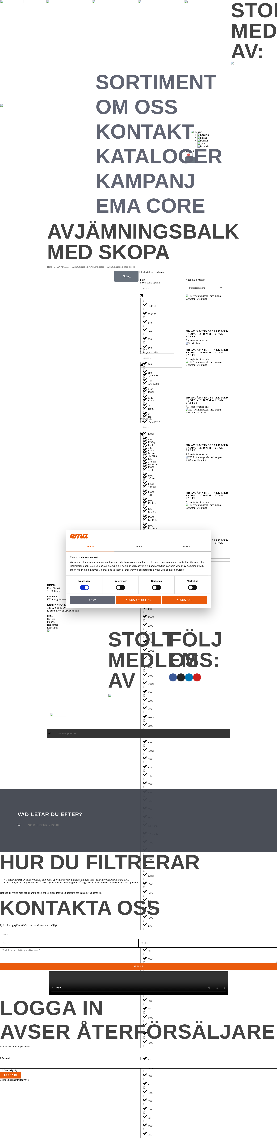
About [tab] (186, 546)
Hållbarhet (52, 624)
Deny (92, 600)
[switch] (120, 587)
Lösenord (5, 1058)
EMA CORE (150, 205)
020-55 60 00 (59, 607)
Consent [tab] (90, 546)
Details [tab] (139, 546)
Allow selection (138, 600)
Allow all (184, 600)
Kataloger (159, 156)
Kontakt (145, 131)
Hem (49, 266)
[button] (126, 276)
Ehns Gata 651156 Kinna (53, 589)
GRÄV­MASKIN (62, 266)
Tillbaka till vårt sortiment (151, 272)
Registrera (24, 1079)
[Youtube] (197, 677)
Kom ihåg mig (10, 1070)
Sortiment (156, 82)
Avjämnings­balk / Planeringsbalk (88, 266)
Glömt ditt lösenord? (9, 1080)
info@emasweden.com (67, 610)
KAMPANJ (145, 180)
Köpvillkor (52, 627)
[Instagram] (181, 677)
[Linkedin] (189, 677)
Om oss (137, 106)
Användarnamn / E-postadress (15, 1046)
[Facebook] (173, 677)
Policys (51, 621)
